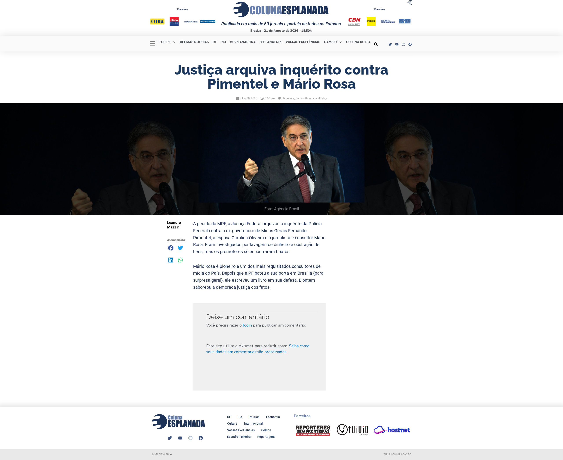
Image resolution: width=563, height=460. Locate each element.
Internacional (253, 423)
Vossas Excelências (303, 42)
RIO (223, 42)
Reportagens (266, 436)
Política (254, 417)
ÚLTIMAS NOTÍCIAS (194, 42)
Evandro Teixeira (239, 436)
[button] (376, 44)
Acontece (288, 98)
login (247, 325)
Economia (273, 417)
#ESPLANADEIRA (243, 42)
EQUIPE (164, 42)
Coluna (266, 430)
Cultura (232, 423)
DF (215, 42)
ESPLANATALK (271, 42)
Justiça (322, 98)
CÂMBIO (330, 42)
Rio (240, 417)
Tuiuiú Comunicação (397, 454)
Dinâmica (311, 98)
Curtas (300, 98)
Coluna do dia (358, 42)
